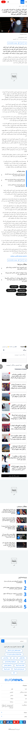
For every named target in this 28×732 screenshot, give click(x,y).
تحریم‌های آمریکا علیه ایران (10, 662)
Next (25, 695)
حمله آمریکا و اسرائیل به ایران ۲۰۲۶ (14, 654)
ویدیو (25, 702)
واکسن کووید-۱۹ (11, 290)
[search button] (2, 641)
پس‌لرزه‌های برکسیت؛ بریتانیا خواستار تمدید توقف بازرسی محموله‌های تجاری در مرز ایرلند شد (15, 180)
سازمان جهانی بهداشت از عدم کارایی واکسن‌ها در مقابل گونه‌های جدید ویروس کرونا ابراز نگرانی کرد (16, 279)
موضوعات (25, 685)
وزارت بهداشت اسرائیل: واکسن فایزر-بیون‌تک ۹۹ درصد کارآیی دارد (16, 273)
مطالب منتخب (22, 506)
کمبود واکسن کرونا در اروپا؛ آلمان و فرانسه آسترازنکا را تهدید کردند (16, 185)
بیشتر (25, 717)
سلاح (14, 673)
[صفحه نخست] (26, 6)
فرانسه (21, 662)
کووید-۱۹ (23, 287)
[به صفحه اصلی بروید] (22, 2)
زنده (3, 1)
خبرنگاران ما (24, 705)
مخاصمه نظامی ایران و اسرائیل (14, 651)
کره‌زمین (11, 692)
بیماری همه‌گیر (22, 290)
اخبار (23, 6)
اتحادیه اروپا (14, 287)
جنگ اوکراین (22, 658)
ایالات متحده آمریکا (20, 665)
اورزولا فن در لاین (21, 294)
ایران (14, 658)
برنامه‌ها (11, 702)
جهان (20, 6)
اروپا (26, 689)
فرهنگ (11, 699)
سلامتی (11, 695)
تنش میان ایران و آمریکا (19, 669)
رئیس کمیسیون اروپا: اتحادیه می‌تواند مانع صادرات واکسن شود (16, 268)
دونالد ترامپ (5, 658)
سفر (26, 699)
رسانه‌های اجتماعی (8, 665)
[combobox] (14, 641)
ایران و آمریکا (7, 669)
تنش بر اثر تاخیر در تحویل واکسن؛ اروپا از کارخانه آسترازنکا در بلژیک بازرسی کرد (15, 175)
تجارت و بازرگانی (23, 692)
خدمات (25, 713)
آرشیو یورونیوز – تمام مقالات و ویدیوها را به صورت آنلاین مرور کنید (7, 706)
